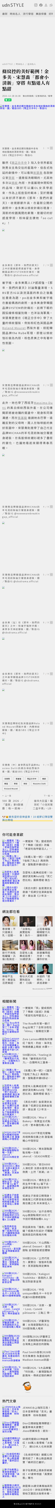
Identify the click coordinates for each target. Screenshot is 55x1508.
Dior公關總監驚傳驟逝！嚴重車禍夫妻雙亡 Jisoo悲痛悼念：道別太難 (37, 1428)
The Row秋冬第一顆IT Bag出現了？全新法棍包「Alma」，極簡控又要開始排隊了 (37, 1029)
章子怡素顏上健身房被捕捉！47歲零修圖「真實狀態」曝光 (37, 1473)
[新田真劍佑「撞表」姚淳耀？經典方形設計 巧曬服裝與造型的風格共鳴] (11, 1231)
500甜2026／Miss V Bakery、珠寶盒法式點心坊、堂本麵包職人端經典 (37, 1122)
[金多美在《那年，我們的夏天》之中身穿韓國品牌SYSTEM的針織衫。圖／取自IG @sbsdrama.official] (27, 654)
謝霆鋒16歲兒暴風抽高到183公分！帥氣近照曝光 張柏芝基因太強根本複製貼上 (38, 1491)
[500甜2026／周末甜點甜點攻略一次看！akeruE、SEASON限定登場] (11, 1153)
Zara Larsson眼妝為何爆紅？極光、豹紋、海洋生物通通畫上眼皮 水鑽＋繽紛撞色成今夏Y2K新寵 (38, 1044)
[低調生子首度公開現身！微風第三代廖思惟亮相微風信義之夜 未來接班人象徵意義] (11, 1200)
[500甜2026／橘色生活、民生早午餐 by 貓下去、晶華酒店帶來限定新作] (11, 1184)
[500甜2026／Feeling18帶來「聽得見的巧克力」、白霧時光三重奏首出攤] (11, 1059)
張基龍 (18, 778)
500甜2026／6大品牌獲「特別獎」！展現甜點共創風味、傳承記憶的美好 (37, 1371)
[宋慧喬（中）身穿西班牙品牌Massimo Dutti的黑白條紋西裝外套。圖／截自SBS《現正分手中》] (27, 750)
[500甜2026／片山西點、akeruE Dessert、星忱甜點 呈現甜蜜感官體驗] (11, 1247)
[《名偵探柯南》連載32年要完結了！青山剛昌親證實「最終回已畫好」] (11, 1459)
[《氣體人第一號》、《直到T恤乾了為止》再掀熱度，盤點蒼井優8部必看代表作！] (11, 861)
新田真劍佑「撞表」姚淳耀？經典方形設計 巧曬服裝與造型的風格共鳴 (38, 1230)
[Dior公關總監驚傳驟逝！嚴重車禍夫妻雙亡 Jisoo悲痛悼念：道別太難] (11, 1427)
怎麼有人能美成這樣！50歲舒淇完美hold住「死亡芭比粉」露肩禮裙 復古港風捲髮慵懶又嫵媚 (38, 878)
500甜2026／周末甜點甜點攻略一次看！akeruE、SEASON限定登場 (38, 1154)
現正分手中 (31, 778)
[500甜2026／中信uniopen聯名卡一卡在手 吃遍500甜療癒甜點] (11, 1294)
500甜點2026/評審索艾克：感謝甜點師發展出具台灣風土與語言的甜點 (37, 1340)
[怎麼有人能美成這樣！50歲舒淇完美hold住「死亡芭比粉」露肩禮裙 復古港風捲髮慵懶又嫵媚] (11, 877)
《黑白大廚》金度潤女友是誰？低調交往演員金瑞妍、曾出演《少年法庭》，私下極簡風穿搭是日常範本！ (37, 895)
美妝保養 (41, 14)
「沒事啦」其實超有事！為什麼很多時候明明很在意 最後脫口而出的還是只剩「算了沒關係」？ (27, 932)
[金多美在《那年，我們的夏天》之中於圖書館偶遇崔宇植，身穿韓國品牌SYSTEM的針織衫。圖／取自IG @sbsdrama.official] (27, 245)
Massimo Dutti (39, 783)
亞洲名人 (32, 64)
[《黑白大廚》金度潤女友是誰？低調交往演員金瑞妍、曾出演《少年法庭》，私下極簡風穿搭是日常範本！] (11, 892)
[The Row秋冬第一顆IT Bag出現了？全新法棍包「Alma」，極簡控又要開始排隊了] (11, 1028)
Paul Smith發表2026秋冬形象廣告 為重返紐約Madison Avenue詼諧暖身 (37, 1357)
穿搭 (16, 783)
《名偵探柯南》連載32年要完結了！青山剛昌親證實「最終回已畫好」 (37, 1458)
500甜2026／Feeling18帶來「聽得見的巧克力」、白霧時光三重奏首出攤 (37, 1060)
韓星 (6, 783)
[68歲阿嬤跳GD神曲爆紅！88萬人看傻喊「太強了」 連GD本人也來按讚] (11, 1443)
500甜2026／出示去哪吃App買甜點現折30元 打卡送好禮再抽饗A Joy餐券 (37, 1216)
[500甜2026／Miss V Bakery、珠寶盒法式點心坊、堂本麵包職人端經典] (11, 1121)
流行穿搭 (28, 14)
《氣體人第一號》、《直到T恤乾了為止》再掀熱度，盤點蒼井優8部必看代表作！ (37, 862)
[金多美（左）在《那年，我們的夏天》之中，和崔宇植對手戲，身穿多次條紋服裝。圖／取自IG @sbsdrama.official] (27, 603)
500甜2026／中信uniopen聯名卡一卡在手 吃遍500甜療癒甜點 (37, 1293)
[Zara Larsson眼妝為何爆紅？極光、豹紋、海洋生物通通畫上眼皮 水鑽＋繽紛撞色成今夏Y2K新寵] (11, 1043)
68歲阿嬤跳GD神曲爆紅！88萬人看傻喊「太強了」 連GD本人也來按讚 (37, 1442)
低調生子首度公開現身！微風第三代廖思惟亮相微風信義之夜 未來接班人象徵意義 (38, 1201)
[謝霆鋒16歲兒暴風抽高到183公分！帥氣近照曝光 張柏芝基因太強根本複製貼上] (11, 1490)
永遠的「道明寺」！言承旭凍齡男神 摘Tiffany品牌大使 (44, 979)
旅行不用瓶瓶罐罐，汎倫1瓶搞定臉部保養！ (9, 956)
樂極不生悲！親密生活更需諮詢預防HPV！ (9, 979)
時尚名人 (15, 14)
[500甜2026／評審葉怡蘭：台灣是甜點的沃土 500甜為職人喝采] (11, 1325)
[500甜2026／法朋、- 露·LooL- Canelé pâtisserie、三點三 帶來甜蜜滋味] (11, 1309)
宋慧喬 (7, 778)
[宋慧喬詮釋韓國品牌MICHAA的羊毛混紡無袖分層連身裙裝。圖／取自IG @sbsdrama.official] (27, 547)
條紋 (25, 783)
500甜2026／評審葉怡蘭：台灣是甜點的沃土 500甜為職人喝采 (36, 1324)
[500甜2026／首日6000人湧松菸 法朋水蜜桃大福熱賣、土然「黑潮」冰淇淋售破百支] (11, 1168)
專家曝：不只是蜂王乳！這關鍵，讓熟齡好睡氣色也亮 (9, 932)
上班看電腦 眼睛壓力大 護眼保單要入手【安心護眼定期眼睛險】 (43, 932)
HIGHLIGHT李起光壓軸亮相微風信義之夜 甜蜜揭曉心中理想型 (38, 1136)
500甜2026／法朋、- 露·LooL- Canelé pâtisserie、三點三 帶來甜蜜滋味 (37, 1310)
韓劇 (44, 778)
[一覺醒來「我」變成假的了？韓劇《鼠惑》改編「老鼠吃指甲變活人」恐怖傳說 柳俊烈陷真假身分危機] (11, 845)
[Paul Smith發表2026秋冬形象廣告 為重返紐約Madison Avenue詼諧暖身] (11, 1356)
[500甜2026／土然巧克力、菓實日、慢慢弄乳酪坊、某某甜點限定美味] (11, 1262)
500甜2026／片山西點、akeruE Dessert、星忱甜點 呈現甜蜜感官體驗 (37, 1246)
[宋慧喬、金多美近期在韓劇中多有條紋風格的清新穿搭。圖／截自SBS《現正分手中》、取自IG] (27, 125)
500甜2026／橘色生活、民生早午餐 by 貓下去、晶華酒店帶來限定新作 (37, 1183)
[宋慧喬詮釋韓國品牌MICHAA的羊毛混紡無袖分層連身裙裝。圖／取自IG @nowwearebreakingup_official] (27, 365)
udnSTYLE (7, 64)
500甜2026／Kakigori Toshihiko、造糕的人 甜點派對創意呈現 (37, 1277)
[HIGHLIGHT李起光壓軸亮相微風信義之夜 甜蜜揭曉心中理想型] (11, 1137)
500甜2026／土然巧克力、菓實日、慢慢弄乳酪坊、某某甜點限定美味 (37, 1262)
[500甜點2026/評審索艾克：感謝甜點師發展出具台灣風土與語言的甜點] (11, 1341)
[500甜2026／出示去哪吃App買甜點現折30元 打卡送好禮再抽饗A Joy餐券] (11, 1215)
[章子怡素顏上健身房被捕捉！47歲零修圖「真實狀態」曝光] (11, 1474)
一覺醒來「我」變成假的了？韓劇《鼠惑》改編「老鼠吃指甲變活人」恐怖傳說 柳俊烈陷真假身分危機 (38, 848)
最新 (5, 14)
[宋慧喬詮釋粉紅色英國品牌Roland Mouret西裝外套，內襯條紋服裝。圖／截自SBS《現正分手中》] (27, 704)
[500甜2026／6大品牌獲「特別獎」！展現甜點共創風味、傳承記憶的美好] (11, 1372)
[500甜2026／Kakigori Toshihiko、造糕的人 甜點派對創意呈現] (11, 1278)
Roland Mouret (11, 788)
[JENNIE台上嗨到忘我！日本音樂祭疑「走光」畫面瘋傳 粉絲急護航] (11, 1412)
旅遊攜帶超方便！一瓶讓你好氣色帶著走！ (43, 956)
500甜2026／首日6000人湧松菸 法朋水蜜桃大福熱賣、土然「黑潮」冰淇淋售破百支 (38, 1169)
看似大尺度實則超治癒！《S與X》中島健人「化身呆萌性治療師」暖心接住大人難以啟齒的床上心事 (27, 979)
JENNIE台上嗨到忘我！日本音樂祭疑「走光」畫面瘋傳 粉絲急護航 (37, 1411)
